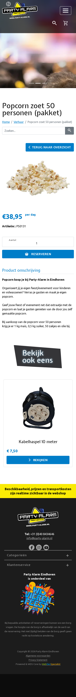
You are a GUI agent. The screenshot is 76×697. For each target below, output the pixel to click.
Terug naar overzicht (51, 147)
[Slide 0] (31, 83)
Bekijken (40, 460)
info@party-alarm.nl (39, 538)
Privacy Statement (38, 660)
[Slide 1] (38, 83)
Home (6, 122)
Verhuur (19, 122)
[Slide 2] (44, 83)
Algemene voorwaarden (38, 655)
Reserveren (41, 254)
